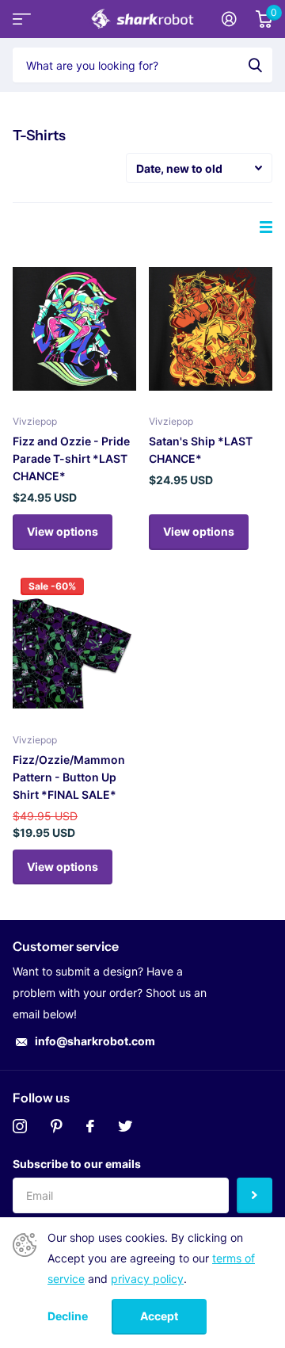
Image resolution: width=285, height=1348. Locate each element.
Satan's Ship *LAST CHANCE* (201, 449)
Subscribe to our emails (77, 1163)
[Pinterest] (57, 1126)
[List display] (266, 227)
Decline (68, 1316)
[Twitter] (125, 1126)
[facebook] (90, 1126)
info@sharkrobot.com (95, 1041)
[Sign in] (229, 19)
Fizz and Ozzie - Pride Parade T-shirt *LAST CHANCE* (71, 458)
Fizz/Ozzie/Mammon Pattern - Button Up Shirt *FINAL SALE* (69, 777)
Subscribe (254, 1195)
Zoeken (255, 65)
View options (62, 531)
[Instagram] (20, 1126)
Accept (159, 1316)
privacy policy (147, 1278)
